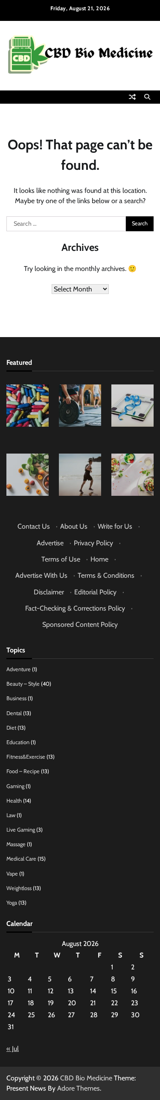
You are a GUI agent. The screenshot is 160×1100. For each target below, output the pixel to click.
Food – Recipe (23, 771)
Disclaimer (49, 592)
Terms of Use (60, 559)
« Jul (12, 1049)
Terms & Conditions (106, 575)
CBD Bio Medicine (86, 1078)
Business (16, 698)
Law (10, 815)
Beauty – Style (23, 684)
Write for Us (115, 526)
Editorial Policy (95, 592)
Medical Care (21, 859)
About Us (73, 526)
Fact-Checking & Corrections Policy (75, 608)
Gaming (15, 786)
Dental (14, 713)
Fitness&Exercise (25, 757)
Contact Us (33, 526)
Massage (16, 844)
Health (14, 800)
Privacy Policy (93, 543)
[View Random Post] (132, 96)
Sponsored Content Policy (80, 624)
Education (17, 742)
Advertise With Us (41, 575)
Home (99, 559)
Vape (12, 873)
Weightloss (19, 888)
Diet (11, 728)
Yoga (11, 902)
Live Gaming (20, 829)
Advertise (50, 543)
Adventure (18, 669)
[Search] (147, 96)
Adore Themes (78, 1088)
